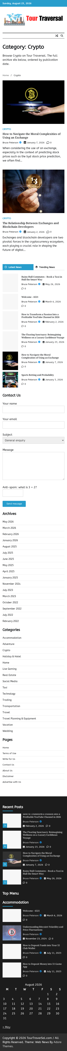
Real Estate (9, 675)
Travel (6, 712)
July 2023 (8, 590)
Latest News (15, 267)
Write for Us (9, 759)
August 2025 (10, 546)
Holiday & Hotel (12, 656)
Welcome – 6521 (29, 296)
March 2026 (9, 528)
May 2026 (8, 521)
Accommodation (12, 637)
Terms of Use (9, 753)
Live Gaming (9, 668)
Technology (9, 693)
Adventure (8, 644)
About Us (7, 770)
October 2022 (10, 602)
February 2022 (11, 621)
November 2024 (11, 583)
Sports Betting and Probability (37, 374)
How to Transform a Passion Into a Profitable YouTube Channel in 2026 (40, 316)
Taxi (5, 687)
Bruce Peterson (10, 142)
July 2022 (8, 614)
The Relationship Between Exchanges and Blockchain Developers (31, 225)
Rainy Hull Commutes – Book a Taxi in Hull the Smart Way (41, 278)
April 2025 (8, 571)
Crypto (7, 129)
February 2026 (11, 534)
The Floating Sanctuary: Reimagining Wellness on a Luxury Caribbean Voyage (42, 336)
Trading (7, 700)
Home (6, 662)
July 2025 (8, 552)
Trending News (47, 267)
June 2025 (8, 559)
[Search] (61, 35)
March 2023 (9, 596)
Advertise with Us (12, 782)
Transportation (11, 706)
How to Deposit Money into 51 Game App (42, 965)
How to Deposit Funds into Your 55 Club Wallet (41, 947)
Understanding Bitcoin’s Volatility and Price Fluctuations (43, 928)
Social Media (10, 681)
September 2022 (12, 608)
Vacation (8, 724)
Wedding (8, 731)
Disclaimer (8, 776)
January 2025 (10, 577)
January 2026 (10, 540)
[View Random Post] (56, 35)
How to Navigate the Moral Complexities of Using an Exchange (31, 135)
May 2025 (8, 565)
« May (6, 1027)
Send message (14, 503)
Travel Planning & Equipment (19, 718)
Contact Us (8, 764)
